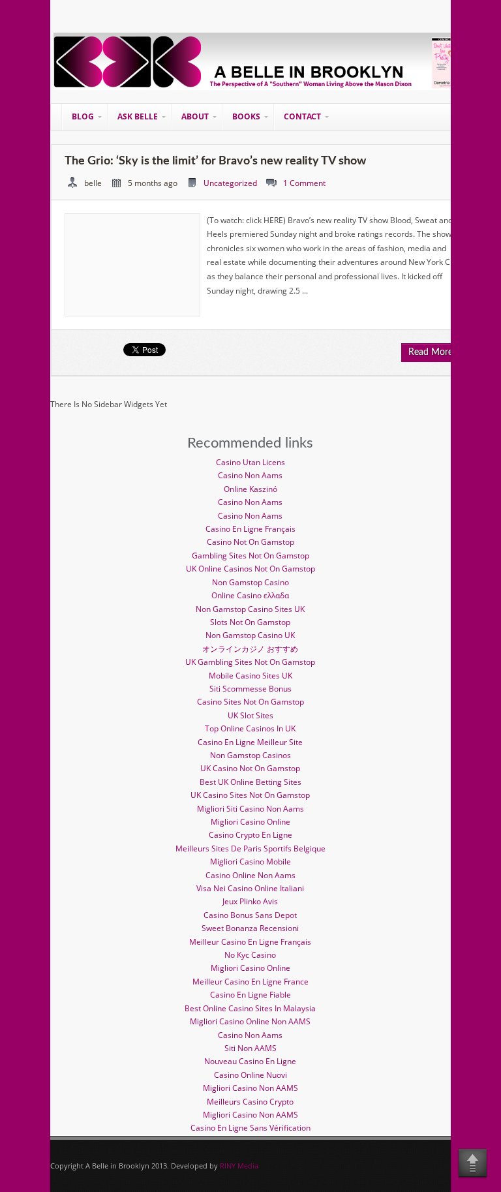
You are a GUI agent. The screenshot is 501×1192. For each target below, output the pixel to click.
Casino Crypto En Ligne (250, 834)
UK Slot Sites (250, 715)
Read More (430, 352)
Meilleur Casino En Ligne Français (250, 941)
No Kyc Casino (250, 954)
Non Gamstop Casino (250, 582)
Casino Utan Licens (250, 462)
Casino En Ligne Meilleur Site (250, 742)
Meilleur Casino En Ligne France (250, 981)
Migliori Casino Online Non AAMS (250, 1021)
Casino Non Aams (250, 475)
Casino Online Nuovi (250, 1074)
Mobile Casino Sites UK (250, 675)
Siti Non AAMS (250, 1048)
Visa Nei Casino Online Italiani (250, 888)
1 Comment (304, 183)
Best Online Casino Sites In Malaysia (250, 1008)
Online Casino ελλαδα (250, 595)
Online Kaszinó (250, 489)
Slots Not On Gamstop (250, 622)
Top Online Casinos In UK (250, 728)
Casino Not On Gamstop (250, 541)
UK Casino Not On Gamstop (250, 768)
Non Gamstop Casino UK (250, 635)
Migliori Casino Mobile (250, 861)
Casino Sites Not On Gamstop (250, 701)
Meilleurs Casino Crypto (250, 1101)
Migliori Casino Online (250, 821)
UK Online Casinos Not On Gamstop (250, 568)
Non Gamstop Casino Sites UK (250, 609)
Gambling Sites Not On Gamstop (250, 555)
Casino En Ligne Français (250, 528)
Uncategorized (230, 183)
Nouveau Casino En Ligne (250, 1061)
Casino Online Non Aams (250, 875)
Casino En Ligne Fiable (250, 994)
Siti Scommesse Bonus (250, 688)
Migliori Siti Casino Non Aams (250, 808)
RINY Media (239, 1165)
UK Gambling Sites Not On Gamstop (250, 661)
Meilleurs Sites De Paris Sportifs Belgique (250, 848)
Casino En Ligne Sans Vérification (250, 1127)
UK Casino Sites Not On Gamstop (250, 795)
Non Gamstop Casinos (250, 755)
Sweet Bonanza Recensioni (250, 928)
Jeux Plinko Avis (250, 901)
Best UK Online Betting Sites (250, 781)
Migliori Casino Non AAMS (250, 1087)
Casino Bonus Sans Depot (250, 915)
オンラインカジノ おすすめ (250, 648)
